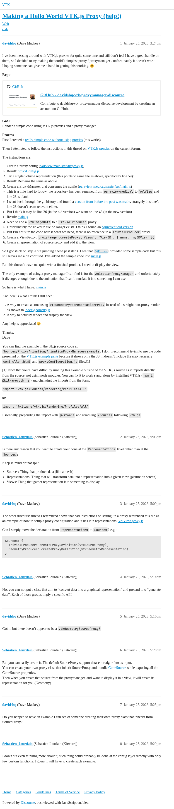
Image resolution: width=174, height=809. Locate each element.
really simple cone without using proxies (54, 140)
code (5, 29)
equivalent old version (117, 227)
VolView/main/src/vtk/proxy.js (61, 166)
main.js (23, 217)
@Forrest (101, 251)
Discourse (28, 802)
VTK (6, 5)
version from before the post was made (102, 201)
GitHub (17, 87)
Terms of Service (68, 792)
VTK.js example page (42, 356)
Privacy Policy (94, 792)
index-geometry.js (37, 310)
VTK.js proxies (98, 148)
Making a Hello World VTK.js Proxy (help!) (61, 15)
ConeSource (117, 668)
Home (6, 792)
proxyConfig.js (28, 171)
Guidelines (43, 792)
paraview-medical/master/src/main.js (105, 186)
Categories (23, 792)
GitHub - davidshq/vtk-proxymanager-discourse (82, 95)
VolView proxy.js (130, 521)
